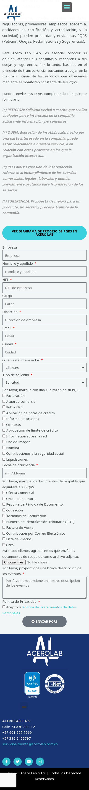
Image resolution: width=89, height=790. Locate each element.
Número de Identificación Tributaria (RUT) (40, 521)
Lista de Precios (18, 539)
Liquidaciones (17, 459)
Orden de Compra (20, 498)
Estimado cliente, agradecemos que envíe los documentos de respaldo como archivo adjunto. (40, 553)
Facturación (15, 395)
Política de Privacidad (19, 601)
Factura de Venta (19, 527)
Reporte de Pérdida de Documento (34, 504)
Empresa (9, 247)
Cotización (14, 510)
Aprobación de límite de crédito (32, 430)
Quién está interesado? (21, 360)
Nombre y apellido (18, 263)
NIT (5, 279)
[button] (67, 7)
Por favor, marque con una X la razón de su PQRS (41, 390)
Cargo (7, 295)
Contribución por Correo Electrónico (35, 533)
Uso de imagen (18, 441)
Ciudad (8, 344)
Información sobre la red (26, 436)
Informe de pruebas (22, 418)
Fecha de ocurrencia (19, 465)
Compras (13, 424)
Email (7, 328)
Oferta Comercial (20, 492)
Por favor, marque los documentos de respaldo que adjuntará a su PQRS (43, 484)
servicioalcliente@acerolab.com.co (30, 744)
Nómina (12, 447)
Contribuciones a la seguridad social (35, 453)
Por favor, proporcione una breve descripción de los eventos (41, 571)
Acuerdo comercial (21, 401)
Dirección (10, 311)
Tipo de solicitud (16, 375)
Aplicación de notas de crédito (30, 413)
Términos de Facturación (26, 516)
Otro (10, 545)
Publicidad (14, 407)
